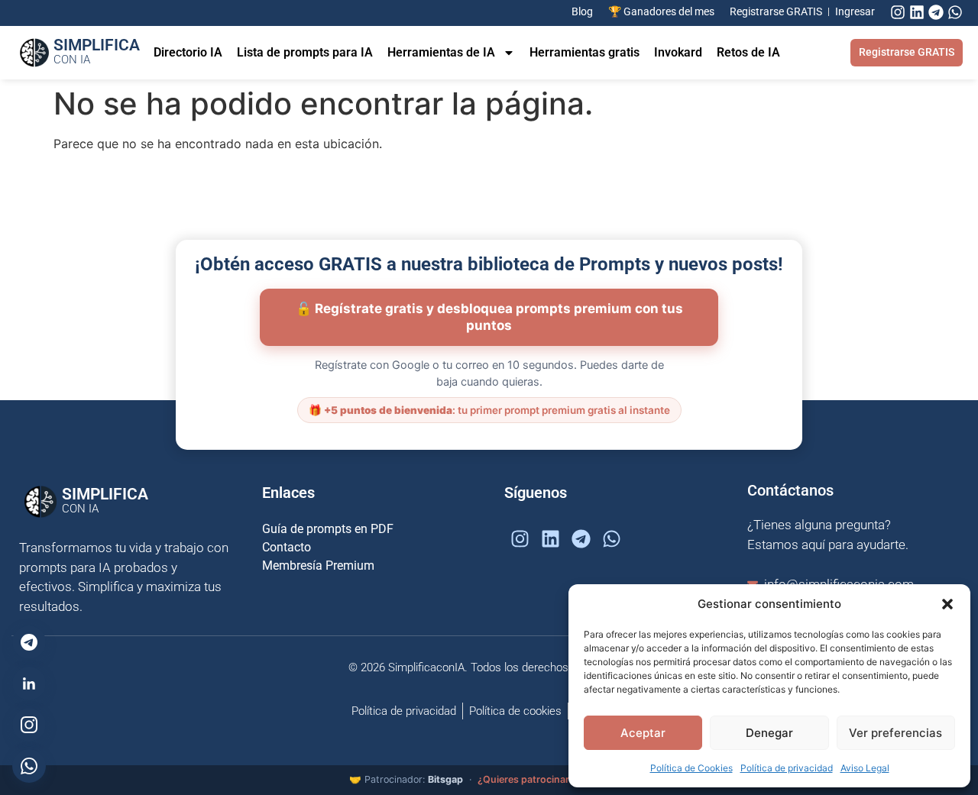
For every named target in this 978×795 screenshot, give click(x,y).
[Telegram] (936, 12)
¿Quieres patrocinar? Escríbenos (553, 779)
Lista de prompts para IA (305, 52)
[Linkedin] (917, 12)
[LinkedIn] (29, 683)
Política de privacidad (786, 768)
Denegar (769, 733)
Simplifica (96, 51)
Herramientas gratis (584, 52)
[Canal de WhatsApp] (29, 766)
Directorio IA (188, 52)
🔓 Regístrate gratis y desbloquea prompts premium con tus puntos (489, 317)
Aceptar (642, 733)
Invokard (678, 52)
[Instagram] (897, 12)
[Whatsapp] (955, 12)
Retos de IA (748, 52)
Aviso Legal (864, 768)
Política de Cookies (691, 768)
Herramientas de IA (441, 52)
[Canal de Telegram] (29, 642)
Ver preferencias (895, 733)
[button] (947, 604)
